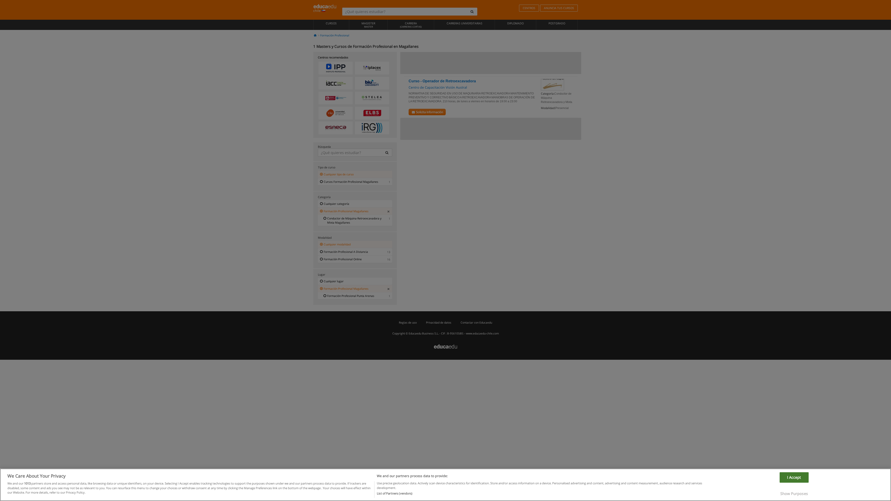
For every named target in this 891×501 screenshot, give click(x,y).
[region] (445, 485)
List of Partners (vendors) (394, 493)
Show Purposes (794, 493)
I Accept (794, 477)
